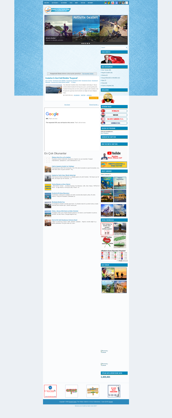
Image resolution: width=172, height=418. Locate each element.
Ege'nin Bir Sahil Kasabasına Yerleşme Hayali (64, 220)
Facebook (77, 95)
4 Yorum (73, 82)
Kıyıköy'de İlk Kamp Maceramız (60, 193)
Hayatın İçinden (106, 72)
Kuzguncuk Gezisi (86, 80)
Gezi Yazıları (55, 2)
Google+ (89, 95)
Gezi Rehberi (64, 2)
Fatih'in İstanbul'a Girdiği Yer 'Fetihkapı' (63, 166)
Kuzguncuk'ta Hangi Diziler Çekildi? (60, 82)
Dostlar (83, 2)
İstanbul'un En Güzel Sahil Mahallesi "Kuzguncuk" (61, 78)
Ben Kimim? (90, 2)
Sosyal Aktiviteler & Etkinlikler (110, 77)
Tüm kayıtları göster (87, 73)
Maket (76, 2)
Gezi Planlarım (104, 133)
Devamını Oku (93, 98)
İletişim (46, 6)
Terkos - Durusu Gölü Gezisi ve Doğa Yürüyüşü (65, 211)
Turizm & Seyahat (106, 85)
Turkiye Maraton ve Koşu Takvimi (61, 184)
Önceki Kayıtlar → (94, 104)
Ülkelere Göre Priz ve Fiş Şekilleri (61, 157)
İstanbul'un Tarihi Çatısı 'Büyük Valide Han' (64, 175)
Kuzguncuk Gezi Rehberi (59, 80)
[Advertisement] (71, 58)
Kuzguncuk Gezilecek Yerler (73, 80)
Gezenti (111, 401)
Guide (88, 405)
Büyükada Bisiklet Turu (58, 202)
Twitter (83, 95)
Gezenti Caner (73, 401)
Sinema (104, 75)
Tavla (71, 2)
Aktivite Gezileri (50, 38)
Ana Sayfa (46, 2)
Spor (103, 80)
